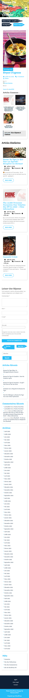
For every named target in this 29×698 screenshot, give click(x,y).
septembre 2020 (8, 629)
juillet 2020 (7, 635)
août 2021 (7, 598)
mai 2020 (7, 640)
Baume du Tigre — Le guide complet (9, 8)
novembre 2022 (8, 557)
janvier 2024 (8, 518)
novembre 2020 (8, 623)
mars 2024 (7, 512)
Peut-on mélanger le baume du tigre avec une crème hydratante (13, 395)
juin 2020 (7, 637)
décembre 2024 (8, 487)
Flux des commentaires (10, 665)
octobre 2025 (8, 459)
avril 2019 (7, 648)
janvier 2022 (8, 584)
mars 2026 (7, 445)
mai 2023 (7, 540)
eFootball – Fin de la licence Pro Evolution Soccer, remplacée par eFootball (14, 419)
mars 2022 (7, 579)
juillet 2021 (7, 601)
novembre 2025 (8, 456)
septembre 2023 (8, 529)
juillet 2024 (7, 501)
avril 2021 (7, 609)
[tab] (26, 8)
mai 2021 (7, 607)
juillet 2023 (7, 534)
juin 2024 (7, 504)
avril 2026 (7, 442)
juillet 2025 (7, 467)
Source (5, 89)
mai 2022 (7, 573)
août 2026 (7, 431)
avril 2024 (7, 509)
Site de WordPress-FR (10, 667)
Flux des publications (10, 662)
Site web (4, 325)
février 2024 (7, 515)
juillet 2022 (7, 568)
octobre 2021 (8, 593)
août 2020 (7, 632)
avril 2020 (7, 643)
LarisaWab (7, 407)
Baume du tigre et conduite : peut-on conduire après (13, 377)
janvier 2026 (8, 451)
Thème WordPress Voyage (13, 691)
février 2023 (7, 548)
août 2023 (7, 531)
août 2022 (7, 565)
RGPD (15, 679)
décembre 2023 (8, 520)
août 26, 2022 (11, 259)
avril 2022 (7, 576)
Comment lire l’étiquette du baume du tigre (14, 389)
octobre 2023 (8, 526)
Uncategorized (6, 24)
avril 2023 (7, 543)
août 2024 (7, 498)
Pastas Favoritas (19, 407)
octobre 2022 (8, 559)
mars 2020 (7, 646)
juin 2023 (7, 537)
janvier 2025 (8, 484)
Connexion (7, 659)
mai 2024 (7, 506)
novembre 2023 (8, 523)
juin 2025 (7, 470)
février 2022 (7, 582)
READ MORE (9, 180)
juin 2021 (7, 604)
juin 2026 (7, 437)
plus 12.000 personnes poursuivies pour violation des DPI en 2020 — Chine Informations (14, 206)
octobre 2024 (8, 493)
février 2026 (7, 448)
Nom (3, 308)
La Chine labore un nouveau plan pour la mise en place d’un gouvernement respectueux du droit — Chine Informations (13, 413)
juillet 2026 (7, 434)
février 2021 (7, 615)
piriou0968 (11, 89)
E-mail (4, 317)
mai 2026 (7, 440)
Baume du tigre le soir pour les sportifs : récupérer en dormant (13, 161)
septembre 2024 (8, 495)
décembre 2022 (8, 554)
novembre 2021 (8, 590)
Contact (16, 685)
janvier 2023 (8, 551)
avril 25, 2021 (11, 212)
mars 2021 (7, 612)
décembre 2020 (8, 621)
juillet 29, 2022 (9, 76)
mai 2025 (7, 473)
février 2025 (7, 481)
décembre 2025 (8, 454)
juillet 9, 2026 (11, 166)
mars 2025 (7, 479)
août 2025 (7, 465)
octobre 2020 (8, 626)
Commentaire (6, 296)
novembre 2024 (8, 490)
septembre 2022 (8, 562)
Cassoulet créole (10, 257)
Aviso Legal (16, 682)
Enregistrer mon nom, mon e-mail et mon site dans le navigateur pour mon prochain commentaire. (13, 333)
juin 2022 (7, 570)
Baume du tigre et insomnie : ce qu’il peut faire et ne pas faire (13, 383)
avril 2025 (7, 476)
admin (7, 78)
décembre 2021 (8, 587)
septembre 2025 (8, 462)
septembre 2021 (8, 596)
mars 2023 (7, 545)
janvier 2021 (8, 618)
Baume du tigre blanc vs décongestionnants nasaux (10, 371)
